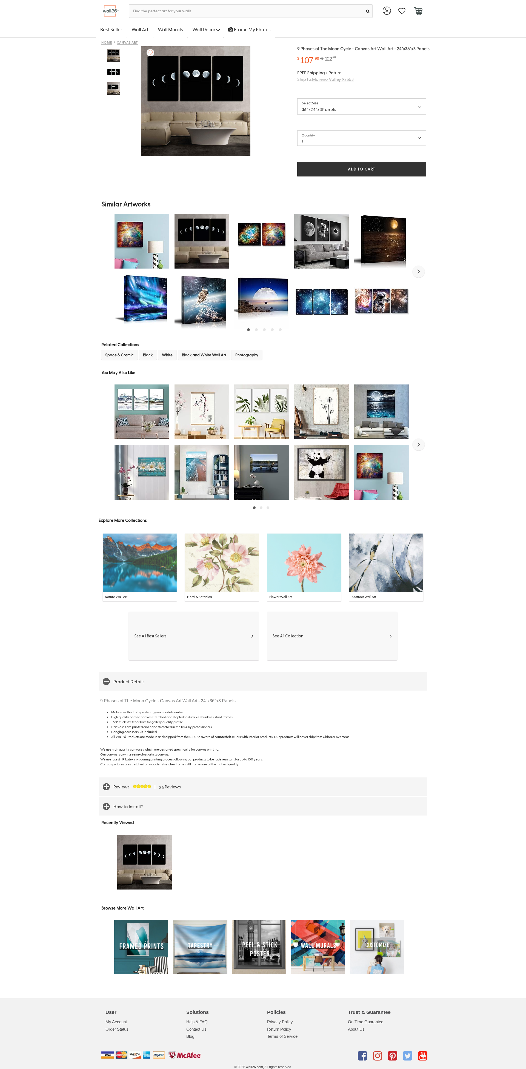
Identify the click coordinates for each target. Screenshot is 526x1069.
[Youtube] (422, 1056)
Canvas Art (127, 42)
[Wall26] (109, 11)
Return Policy (279, 1029)
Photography (246, 354)
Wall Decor (204, 29)
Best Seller (111, 29)
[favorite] (402, 11)
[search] (367, 11)
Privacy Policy (280, 1021)
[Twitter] (408, 1056)
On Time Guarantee (365, 1021)
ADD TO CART (361, 169)
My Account (116, 1021)
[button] (419, 272)
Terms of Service (282, 1036)
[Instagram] (378, 1056)
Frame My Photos (252, 29)
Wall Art (140, 29)
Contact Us (196, 1029)
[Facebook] (363, 1056)
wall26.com (254, 1067)
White (167, 354)
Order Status (116, 1029)
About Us (356, 1029)
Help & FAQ (197, 1021)
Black (148, 354)
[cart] (418, 11)
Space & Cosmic (119, 354)
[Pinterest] (393, 1056)
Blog (190, 1036)
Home (106, 42)
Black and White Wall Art (204, 354)
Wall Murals (170, 29)
